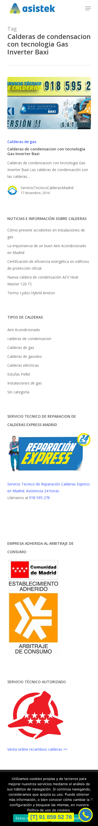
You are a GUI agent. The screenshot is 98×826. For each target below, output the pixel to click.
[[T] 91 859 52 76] (85, 815)
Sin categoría (18, 391)
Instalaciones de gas (24, 383)
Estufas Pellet (18, 374)
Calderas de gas (21, 141)
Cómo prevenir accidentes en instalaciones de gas (46, 233)
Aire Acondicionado (23, 329)
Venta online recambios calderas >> (37, 749)
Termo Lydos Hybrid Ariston (31, 292)
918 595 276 (39, 497)
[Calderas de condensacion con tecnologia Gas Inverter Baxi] (49, 103)
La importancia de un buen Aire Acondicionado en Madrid (46, 249)
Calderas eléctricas (23, 365)
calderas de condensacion (29, 338)
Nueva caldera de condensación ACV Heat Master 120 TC (42, 280)
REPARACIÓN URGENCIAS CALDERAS (31, 520)
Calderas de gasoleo (24, 356)
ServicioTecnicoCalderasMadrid (47, 187)
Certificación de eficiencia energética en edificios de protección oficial (48, 265)
